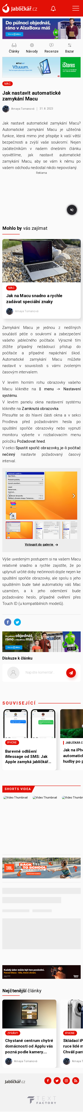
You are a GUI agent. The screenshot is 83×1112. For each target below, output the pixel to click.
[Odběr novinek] (53, 9)
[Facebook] (47, 1080)
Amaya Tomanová (22, 108)
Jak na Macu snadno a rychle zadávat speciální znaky (34, 298)
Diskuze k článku (17, 658)
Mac (7, 83)
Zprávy (12, 1033)
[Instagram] (66, 1080)
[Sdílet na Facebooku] (6, 621)
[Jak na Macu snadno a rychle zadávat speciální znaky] (41, 260)
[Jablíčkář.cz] (19, 8)
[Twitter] (57, 1080)
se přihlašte (53, 681)
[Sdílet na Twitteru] (16, 621)
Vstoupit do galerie (39, 544)
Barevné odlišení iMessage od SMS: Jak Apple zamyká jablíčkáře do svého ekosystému (28, 757)
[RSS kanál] (75, 1080)
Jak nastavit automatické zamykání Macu (31, 96)
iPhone (12, 742)
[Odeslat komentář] (71, 673)
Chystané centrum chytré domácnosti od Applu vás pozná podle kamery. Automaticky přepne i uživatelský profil (29, 1046)
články (22, 990)
